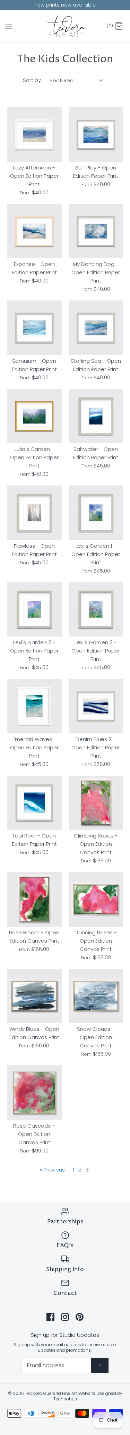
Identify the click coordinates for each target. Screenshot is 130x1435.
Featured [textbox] (61, 80)
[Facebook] (50, 1317)
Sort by (32, 80)
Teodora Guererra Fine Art (51, 1393)
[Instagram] (65, 1317)
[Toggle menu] (8, 26)
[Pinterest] (80, 1317)
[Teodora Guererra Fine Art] (65, 26)
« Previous (52, 1169)
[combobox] (76, 80)
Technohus (65, 1399)
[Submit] (100, 1365)
